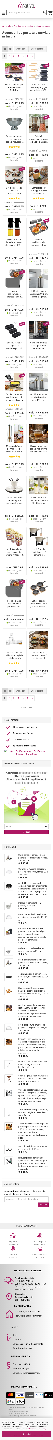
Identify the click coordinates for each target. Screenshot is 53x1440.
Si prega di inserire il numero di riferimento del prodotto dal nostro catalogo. (24, 1192)
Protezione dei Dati (21, 1364)
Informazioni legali (21, 1368)
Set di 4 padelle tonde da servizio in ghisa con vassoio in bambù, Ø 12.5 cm (38, 604)
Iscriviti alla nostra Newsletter (29, 1316)
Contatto (17, 1339)
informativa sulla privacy (37, 1429)
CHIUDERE (26, 1434)
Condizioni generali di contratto (26, 1373)
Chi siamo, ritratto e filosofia (28, 1311)
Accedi (26, 832)
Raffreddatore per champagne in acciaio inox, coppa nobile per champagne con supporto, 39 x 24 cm (14, 139)
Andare (43, 1205)
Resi (15, 1335)
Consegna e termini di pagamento (28, 1344)
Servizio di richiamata (22, 1348)
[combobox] (38, 49)
